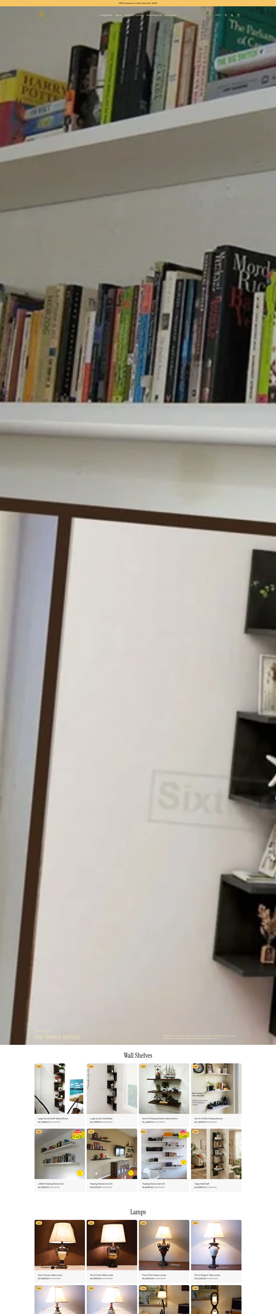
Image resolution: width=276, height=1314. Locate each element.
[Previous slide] (38, 1088)
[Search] (226, 15)
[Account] (232, 15)
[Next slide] (80, 1088)
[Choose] (184, 1109)
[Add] (80, 1109)
